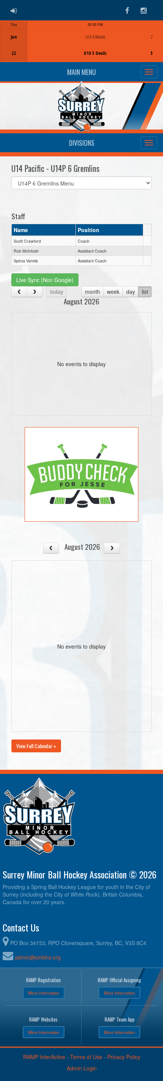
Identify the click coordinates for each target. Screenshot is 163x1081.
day (130, 291)
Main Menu (81, 72)
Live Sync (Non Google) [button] (45, 280)
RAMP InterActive (44, 1057)
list (145, 291)
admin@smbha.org (38, 957)
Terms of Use (86, 1057)
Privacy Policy (123, 1057)
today (56, 291)
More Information (43, 993)
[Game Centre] (81, 47)
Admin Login (82, 1068)
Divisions (81, 143)
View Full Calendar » (36, 746)
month (92, 291)
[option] (81, 41)
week (113, 291)
